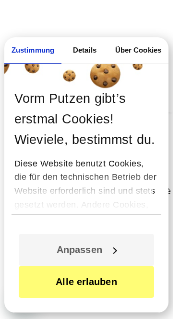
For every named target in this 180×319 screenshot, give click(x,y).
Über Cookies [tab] (138, 50)
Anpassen (79, 249)
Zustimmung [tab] (33, 50)
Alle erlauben (86, 281)
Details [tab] (84, 50)
